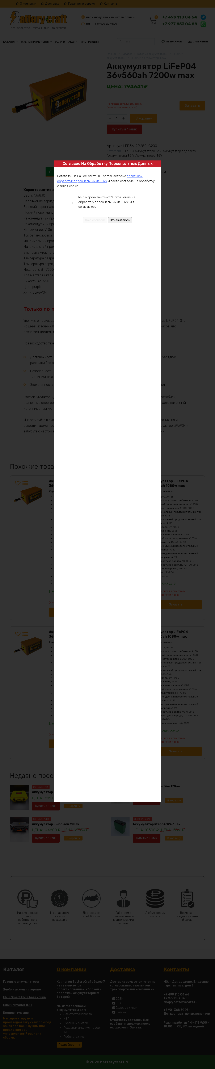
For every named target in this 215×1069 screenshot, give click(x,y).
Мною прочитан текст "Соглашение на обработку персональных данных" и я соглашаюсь (106, 202)
